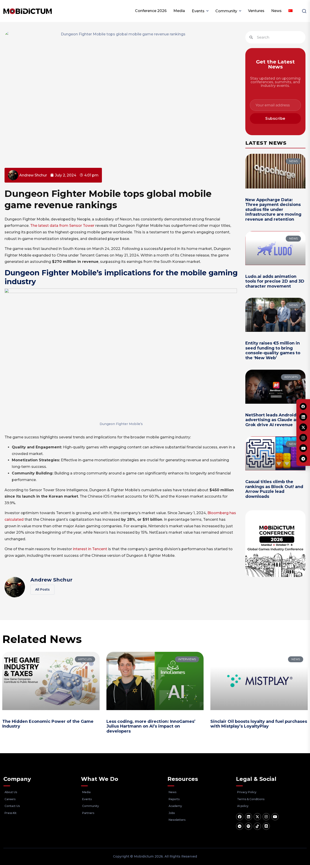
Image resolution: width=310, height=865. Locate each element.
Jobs (172, 813)
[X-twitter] (257, 816)
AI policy (242, 806)
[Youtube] (275, 816)
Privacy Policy (246, 792)
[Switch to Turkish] (290, 11)
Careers (10, 799)
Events (198, 11)
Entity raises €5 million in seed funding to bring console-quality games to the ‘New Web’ (272, 350)
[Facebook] (239, 816)
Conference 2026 (151, 11)
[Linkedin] (248, 816)
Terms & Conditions (250, 799)
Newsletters (177, 819)
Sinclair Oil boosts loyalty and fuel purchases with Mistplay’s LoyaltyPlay (258, 724)
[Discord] (266, 826)
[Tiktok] (257, 826)
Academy (175, 806)
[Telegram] (239, 826)
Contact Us (12, 806)
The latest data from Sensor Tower (62, 225)
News (276, 11)
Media (179, 11)
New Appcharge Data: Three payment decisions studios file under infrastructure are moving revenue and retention (273, 209)
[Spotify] (248, 826)
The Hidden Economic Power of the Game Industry (47, 724)
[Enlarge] (232, 294)
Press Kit (11, 813)
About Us (11, 792)
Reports (174, 799)
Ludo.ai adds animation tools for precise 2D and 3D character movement (274, 281)
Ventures (256, 11)
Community (226, 11)
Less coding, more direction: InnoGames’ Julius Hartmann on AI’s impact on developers (150, 726)
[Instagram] (266, 816)
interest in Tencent (90, 549)
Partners (88, 813)
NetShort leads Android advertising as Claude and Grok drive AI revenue (273, 420)
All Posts (42, 589)
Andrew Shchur (51, 580)
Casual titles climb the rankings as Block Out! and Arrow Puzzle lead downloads (274, 489)
